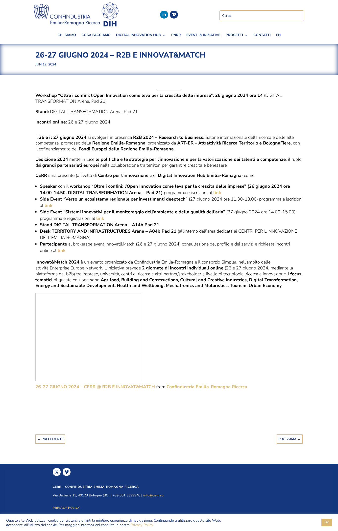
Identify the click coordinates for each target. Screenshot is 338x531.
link (217, 193)
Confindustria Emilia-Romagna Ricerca (207, 387)
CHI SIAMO (66, 35)
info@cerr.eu (153, 495)
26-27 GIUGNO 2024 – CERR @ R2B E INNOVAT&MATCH (95, 387)
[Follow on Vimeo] (174, 15)
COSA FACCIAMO (96, 35)
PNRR (176, 35)
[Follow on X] (57, 472)
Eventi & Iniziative (203, 35)
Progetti (234, 35)
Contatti (262, 35)
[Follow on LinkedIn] (164, 15)
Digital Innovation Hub (138, 35)
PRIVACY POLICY (66, 508)
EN (278, 35)
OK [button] (326, 522)
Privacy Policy (142, 524)
